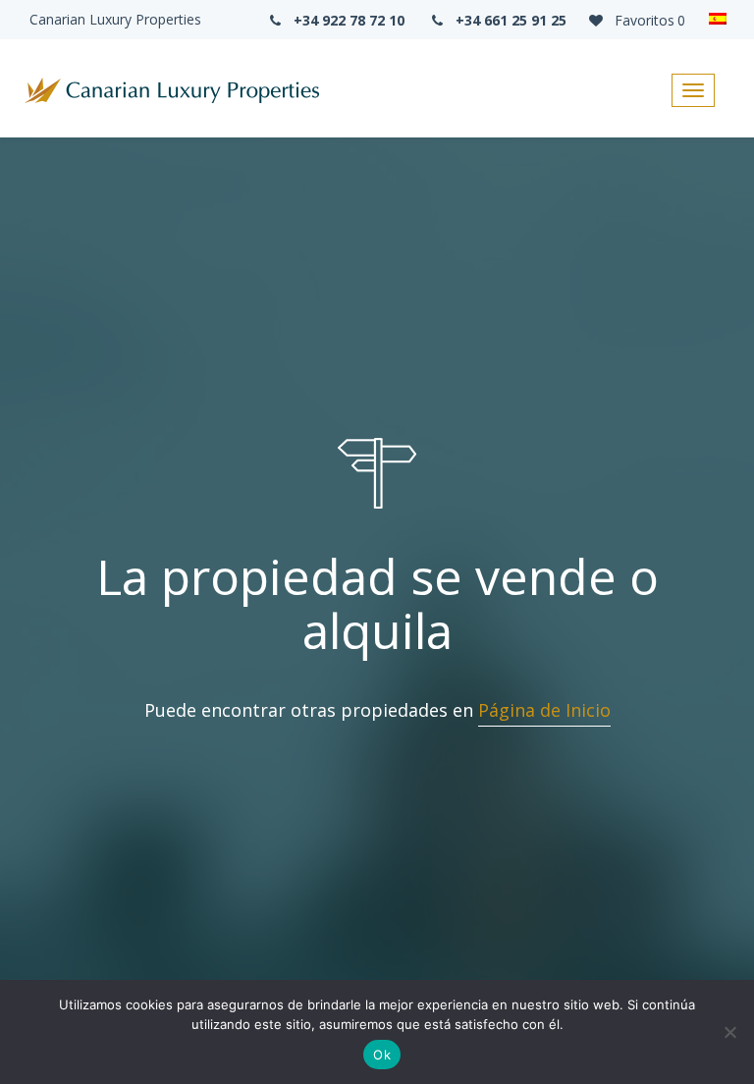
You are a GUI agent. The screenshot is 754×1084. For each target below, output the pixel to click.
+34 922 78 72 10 (347, 20)
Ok (382, 1054)
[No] (729, 1032)
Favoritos (648, 20)
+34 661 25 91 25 (509, 20)
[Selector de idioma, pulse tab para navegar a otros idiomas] (717, 19)
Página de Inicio (544, 710)
